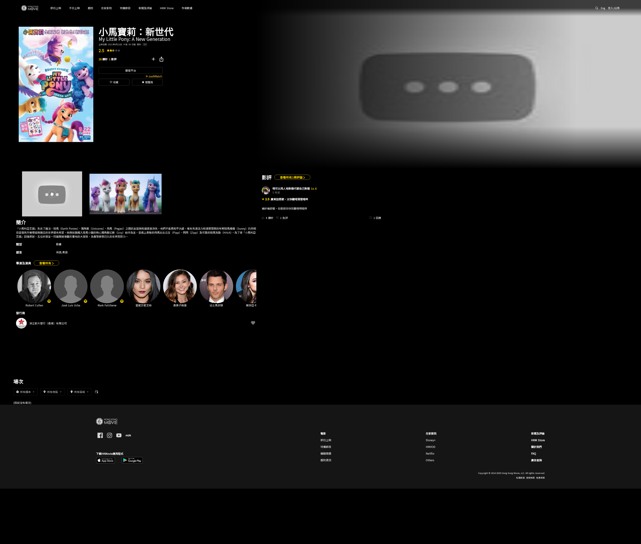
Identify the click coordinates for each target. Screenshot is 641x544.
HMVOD (430, 447)
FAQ (533, 453)
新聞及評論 (538, 433)
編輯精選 (325, 453)
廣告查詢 (536, 460)
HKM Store (538, 440)
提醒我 (147, 82)
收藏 (114, 82)
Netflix (430, 453)
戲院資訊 (325, 460)
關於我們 (536, 447)
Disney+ (431, 440)
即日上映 (325, 440)
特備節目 (325, 447)
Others (430, 460)
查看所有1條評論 (291, 177)
